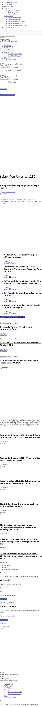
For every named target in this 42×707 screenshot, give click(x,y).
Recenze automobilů (15, 54)
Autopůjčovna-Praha (11, 569)
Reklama (7, 565)
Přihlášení (3, 623)
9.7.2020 (3, 489)
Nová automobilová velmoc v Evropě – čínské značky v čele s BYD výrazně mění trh (19, 541)
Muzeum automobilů (15, 17)
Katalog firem (8, 6)
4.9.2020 (3, 443)
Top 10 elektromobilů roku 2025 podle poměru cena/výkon (22, 306)
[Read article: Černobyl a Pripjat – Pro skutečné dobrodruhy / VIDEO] (21, 321)
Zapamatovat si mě (8, 595)
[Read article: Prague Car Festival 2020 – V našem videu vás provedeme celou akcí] (21, 453)
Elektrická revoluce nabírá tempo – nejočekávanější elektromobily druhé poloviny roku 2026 (18, 527)
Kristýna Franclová (8, 192)
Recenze (7, 52)
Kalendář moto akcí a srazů (17, 23)
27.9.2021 (3, 369)
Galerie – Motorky (14, 12)
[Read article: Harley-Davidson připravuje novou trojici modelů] (21, 182)
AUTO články (8, 48)
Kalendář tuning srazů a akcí (17, 25)
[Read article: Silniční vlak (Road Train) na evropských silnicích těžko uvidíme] (21, 499)
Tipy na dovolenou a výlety (9, 323)
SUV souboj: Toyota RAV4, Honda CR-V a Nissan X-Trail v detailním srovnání (22, 282)
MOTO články (9, 50)
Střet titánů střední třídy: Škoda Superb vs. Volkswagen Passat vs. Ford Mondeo (23, 269)
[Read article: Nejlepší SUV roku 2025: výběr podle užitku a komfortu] (23, 251)
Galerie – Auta (12, 14)
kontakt (6, 567)
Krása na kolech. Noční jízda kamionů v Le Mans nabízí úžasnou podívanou (20, 482)
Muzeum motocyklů (14, 19)
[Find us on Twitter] (1, 48)
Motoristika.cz (15, 576)
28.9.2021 (3, 335)
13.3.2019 (3, 194)
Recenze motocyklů (14, 56)
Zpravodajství (8, 40)
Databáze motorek (10, 2)
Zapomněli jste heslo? (7, 603)
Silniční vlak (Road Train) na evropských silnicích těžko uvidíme (19, 505)
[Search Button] (16, 63)
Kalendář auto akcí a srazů (16, 21)
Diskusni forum (9, 27)
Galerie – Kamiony (14, 10)
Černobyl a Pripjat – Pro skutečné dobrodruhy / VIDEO (16, 328)
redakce (5, 333)
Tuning (6, 58)
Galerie (6, 8)
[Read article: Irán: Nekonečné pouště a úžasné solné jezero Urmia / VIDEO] (21, 354)
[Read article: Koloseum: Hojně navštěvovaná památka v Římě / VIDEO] (21, 337)
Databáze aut (8, 4)
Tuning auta (12, 82)
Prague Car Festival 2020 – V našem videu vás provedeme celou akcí (20, 459)
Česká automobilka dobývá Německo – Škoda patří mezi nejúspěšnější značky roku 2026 (21, 556)
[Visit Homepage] (14, 35)
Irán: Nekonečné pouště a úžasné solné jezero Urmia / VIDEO (19, 361)
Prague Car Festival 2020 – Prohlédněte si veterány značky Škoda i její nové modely (20, 436)
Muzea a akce (8, 16)
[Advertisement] (21, 108)
